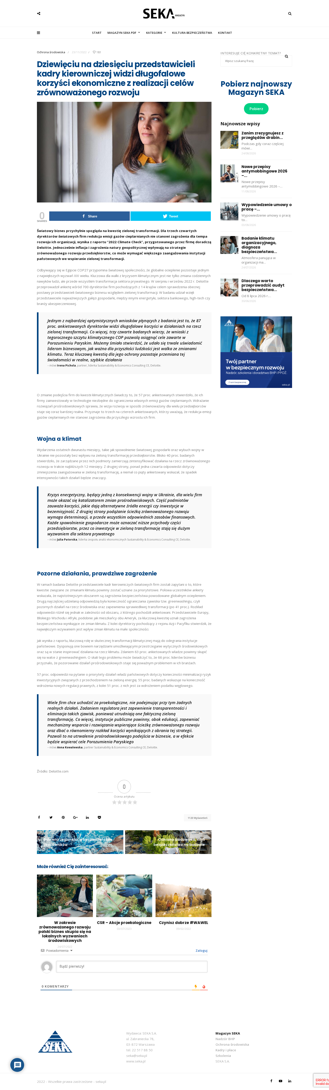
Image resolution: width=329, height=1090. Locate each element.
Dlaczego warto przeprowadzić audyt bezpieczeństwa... (262, 285)
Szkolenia (223, 1055)
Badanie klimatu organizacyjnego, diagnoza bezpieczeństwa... (259, 245)
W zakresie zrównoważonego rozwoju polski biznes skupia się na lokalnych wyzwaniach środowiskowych (64, 931)
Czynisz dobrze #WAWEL (183, 922)
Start (97, 33)
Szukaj (286, 56)
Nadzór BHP (225, 1039)
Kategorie (154, 33)
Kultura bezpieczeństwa (192, 33)
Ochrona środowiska (51, 52)
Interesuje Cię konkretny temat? (250, 53)
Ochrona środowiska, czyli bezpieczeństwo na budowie (179, 842)
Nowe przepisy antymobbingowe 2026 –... (264, 171)
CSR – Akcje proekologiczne (124, 922)
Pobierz (256, 108)
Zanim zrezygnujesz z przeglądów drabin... (262, 135)
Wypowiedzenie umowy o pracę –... (266, 207)
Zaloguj (201, 950)
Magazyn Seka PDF (121, 33)
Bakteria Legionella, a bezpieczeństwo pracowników (78, 842)
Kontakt (225, 33)
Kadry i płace (226, 1050)
